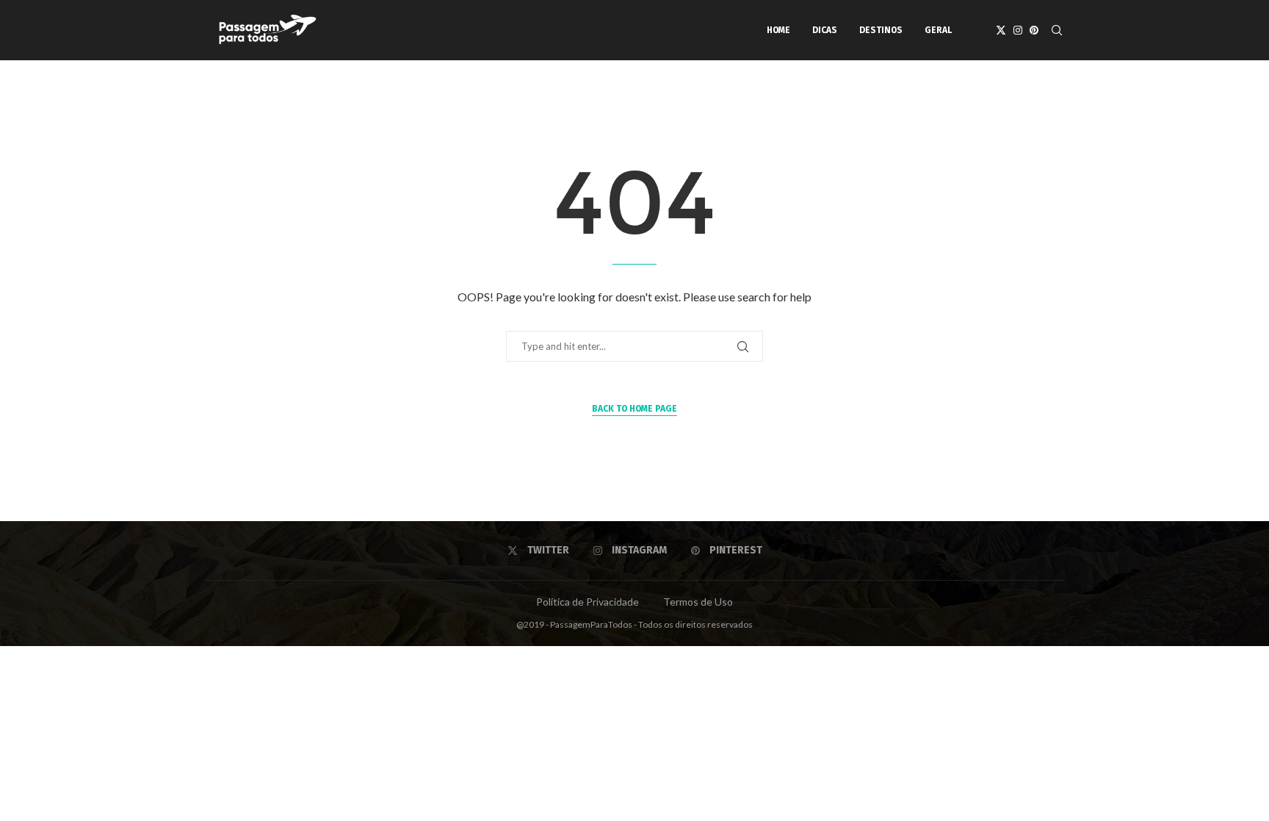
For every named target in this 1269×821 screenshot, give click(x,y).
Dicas (824, 30)
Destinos (881, 30)
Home (778, 30)
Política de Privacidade (587, 601)
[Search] (1056, 30)
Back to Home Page (634, 409)
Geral (938, 30)
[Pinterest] (1034, 30)
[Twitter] (1001, 30)
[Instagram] (1017, 30)
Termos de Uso (698, 601)
